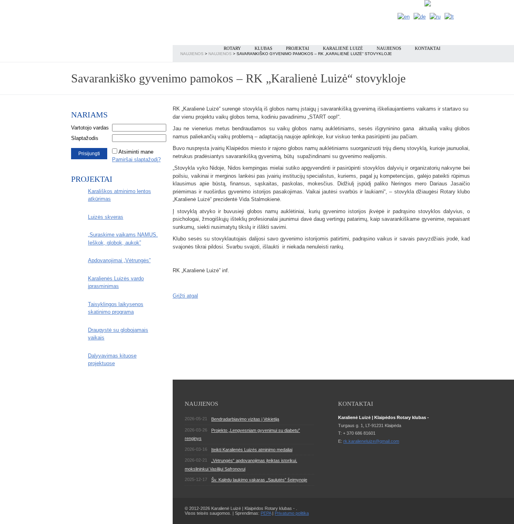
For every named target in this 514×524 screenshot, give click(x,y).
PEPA (266, 513)
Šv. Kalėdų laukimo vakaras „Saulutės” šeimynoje (259, 479)
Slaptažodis (84, 138)
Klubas (263, 48)
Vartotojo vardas (90, 128)
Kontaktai (428, 48)
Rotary (232, 48)
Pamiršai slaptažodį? (136, 159)
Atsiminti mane (135, 152)
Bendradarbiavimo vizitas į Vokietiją (245, 419)
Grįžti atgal (185, 296)
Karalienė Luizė (343, 48)
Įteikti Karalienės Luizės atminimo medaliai (251, 449)
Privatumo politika (292, 513)
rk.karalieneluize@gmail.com (371, 441)
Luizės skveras (105, 217)
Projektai (297, 48)
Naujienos (389, 48)
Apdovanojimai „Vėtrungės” (119, 260)
